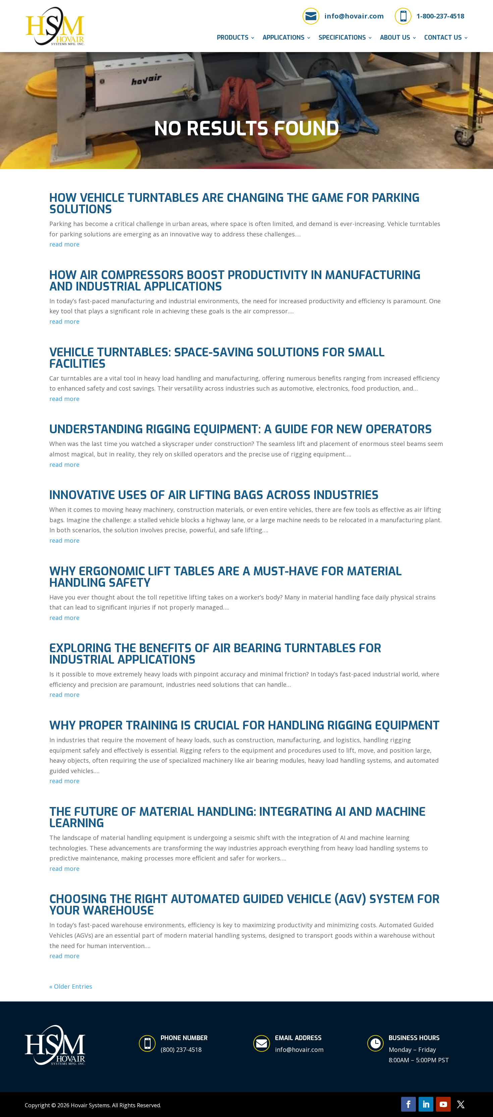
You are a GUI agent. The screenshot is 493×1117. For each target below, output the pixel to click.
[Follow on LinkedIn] (426, 1104)
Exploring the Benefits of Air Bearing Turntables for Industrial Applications (215, 654)
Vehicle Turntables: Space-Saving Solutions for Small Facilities (217, 358)
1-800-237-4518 (440, 15)
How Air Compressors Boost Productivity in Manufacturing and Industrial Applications (235, 281)
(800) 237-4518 (181, 1049)
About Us (395, 38)
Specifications (342, 38)
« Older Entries (70, 986)
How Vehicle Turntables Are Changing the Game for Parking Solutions (234, 203)
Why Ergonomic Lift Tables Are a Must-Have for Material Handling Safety (225, 577)
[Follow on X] (460, 1104)
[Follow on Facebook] (408, 1104)
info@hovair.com (354, 15)
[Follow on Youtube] (443, 1104)
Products (233, 38)
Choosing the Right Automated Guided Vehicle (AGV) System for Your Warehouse (244, 905)
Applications (284, 38)
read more (64, 244)
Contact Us (443, 38)
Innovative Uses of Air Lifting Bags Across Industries (214, 495)
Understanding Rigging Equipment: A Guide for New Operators (240, 429)
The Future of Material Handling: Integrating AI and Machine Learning (237, 817)
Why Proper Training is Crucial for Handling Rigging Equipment (244, 725)
